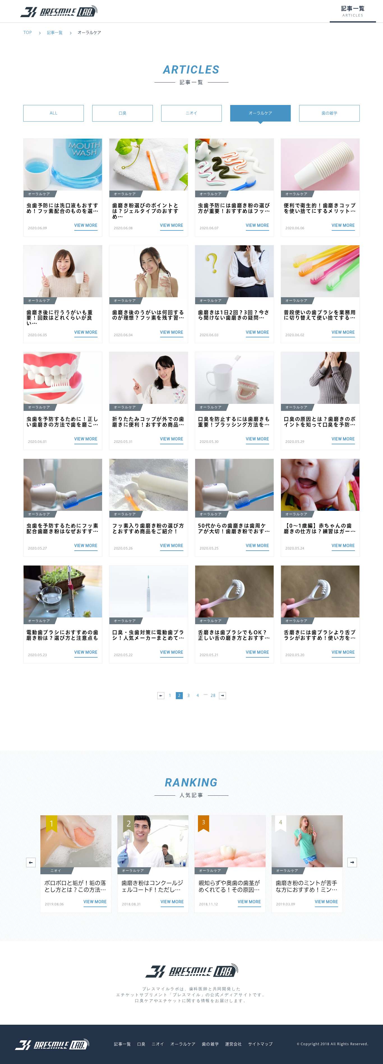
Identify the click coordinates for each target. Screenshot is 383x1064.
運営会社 (233, 1044)
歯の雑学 (329, 113)
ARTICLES (352, 15)
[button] (352, 862)
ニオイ (191, 113)
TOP (27, 32)
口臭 (122, 113)
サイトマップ (260, 1044)
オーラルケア (89, 32)
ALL (53, 113)
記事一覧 (55, 32)
